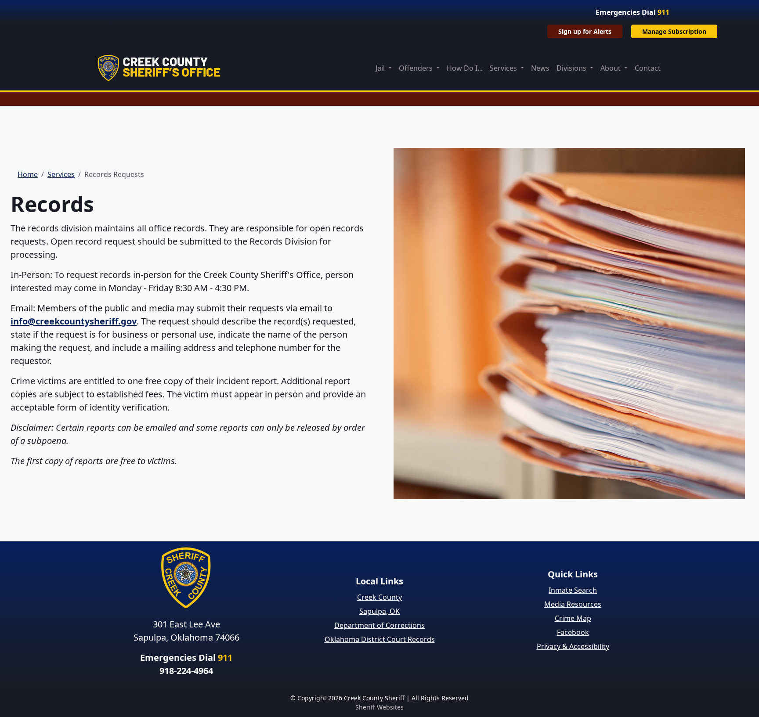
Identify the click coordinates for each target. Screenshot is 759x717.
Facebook (573, 632)
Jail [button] (381, 68)
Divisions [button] (572, 68)
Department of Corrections (379, 625)
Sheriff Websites (379, 707)
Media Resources (572, 604)
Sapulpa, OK (379, 611)
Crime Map (573, 618)
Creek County (379, 597)
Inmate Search (573, 590)
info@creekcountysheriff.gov (74, 321)
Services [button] (504, 68)
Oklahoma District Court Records (380, 639)
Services (61, 174)
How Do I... (465, 68)
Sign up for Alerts (584, 31)
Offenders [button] (416, 68)
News (540, 68)
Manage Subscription (674, 31)
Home (28, 174)
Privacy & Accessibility (573, 646)
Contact (648, 68)
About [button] (611, 68)
